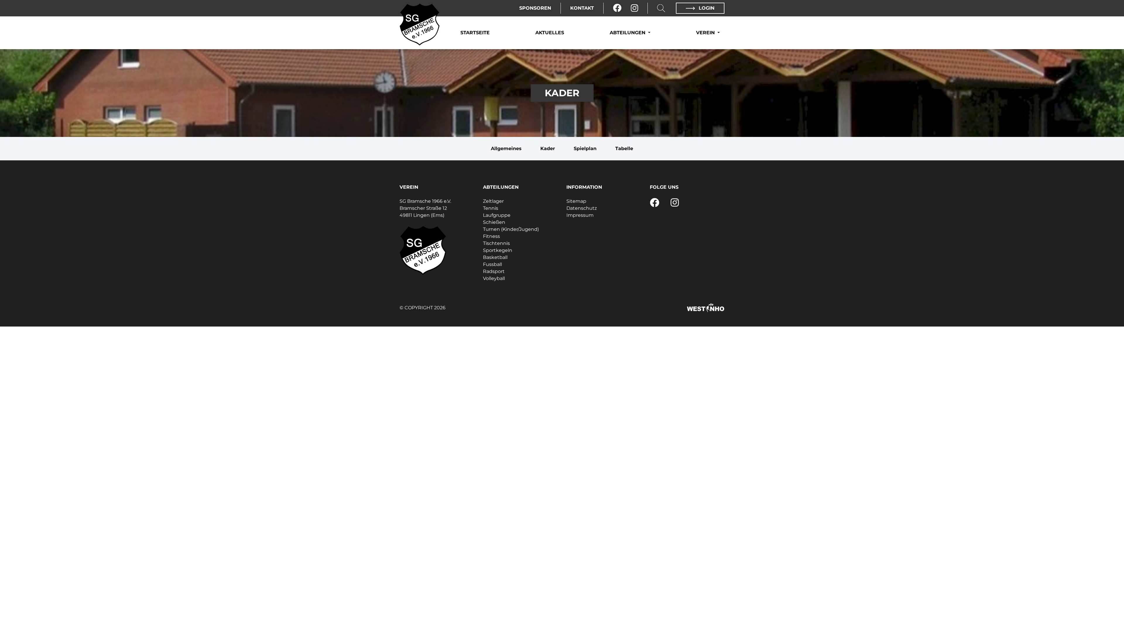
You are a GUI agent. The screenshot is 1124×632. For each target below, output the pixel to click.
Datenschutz (581, 208)
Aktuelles (549, 32)
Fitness (491, 236)
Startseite (475, 32)
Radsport (494, 271)
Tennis (490, 208)
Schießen (494, 222)
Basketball (495, 257)
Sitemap (576, 201)
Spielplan (585, 148)
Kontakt (582, 8)
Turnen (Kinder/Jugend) (511, 229)
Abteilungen (628, 32)
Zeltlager (493, 201)
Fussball (492, 264)
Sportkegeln (497, 250)
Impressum (580, 215)
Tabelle (624, 148)
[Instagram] (634, 8)
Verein (706, 32)
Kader (547, 148)
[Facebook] (617, 8)
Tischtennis (496, 243)
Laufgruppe (496, 215)
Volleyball (494, 278)
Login (706, 8)
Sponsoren (535, 8)
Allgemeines (506, 148)
